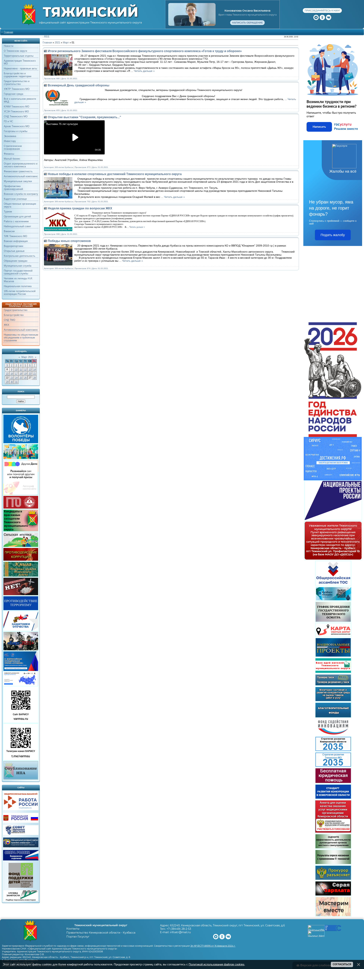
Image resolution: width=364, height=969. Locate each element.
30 (11, 381)
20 (30, 373)
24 (16, 377)
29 (7, 381)
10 (16, 369)
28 (34, 377)
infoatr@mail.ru (180, 932)
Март (66, 42)
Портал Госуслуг (77, 936)
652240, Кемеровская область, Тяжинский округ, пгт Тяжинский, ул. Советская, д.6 (227, 925)
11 (21, 369)
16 (11, 373)
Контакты (72, 928)
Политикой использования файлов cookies (216, 964)
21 (34, 373)
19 (25, 373)
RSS (46, 36)
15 (7, 373)
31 (16, 381)
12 (25, 369)
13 (30, 369)
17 (16, 373)
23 (11, 377)
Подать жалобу (333, 235)
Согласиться (342, 964)
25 (21, 377)
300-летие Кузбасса (64, 167)
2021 (57, 42)
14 (34, 369)
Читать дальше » (144, 70)
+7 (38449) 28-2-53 (179, 929)
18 (21, 373)
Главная (8, 32)
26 (25, 377)
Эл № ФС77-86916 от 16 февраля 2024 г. (212, 945)
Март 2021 (27, 357)
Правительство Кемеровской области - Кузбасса (100, 932)
